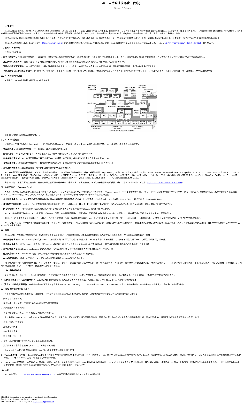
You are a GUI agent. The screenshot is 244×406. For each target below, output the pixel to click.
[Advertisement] (122, 17)
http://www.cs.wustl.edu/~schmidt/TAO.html (183, 43)
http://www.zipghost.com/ (43, 401)
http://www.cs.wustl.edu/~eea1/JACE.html (164, 182)
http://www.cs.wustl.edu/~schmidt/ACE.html (37, 374)
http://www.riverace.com (52, 43)
